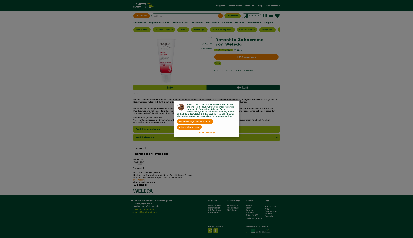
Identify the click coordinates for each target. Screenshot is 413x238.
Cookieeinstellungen (206, 132)
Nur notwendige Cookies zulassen (195, 121)
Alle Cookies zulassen (189, 127)
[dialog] (206, 119)
